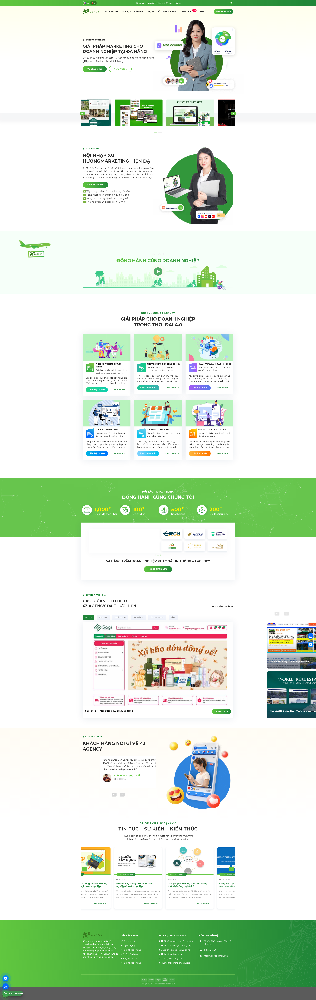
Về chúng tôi (111, 11)
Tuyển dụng (188, 11)
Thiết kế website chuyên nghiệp (177, 941)
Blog (202, 11)
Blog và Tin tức (129, 958)
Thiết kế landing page (172, 954)
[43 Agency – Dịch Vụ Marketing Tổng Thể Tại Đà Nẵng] (91, 11)
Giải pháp (138, 11)
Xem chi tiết (220, 711)
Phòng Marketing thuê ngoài (175, 963)
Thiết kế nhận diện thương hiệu (176, 945)
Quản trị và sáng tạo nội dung (175, 950)
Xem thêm (117, 903)
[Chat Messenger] (5, 978)
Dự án (151, 11)
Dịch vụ (125, 11)
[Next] (233, 113)
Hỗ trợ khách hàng (167, 11)
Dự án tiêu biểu (130, 954)
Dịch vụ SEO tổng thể (171, 958)
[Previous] (82, 113)
